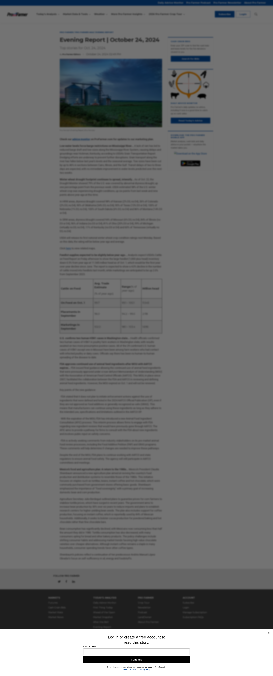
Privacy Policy (144, 670)
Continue (136, 659)
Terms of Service (129, 670)
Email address (89, 646)
